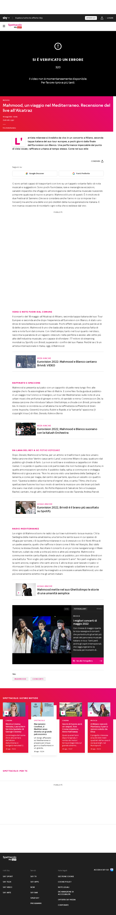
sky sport (8, 876)
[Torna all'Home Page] (15, 26)
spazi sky (34, 898)
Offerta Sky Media (67, 900)
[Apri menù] (4, 26)
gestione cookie (66, 876)
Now (32, 887)
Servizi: (33, 870)
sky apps (34, 882)
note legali (63, 887)
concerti (38, 679)
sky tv (33, 876)
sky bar (34, 893)
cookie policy (65, 882)
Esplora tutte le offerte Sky (29, 18)
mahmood (20, 679)
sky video (7, 887)
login (110, 18)
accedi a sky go (101, 870)
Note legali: (62, 870)
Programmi (35, 903)
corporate (63, 905)
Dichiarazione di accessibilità (66, 893)
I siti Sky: (6, 870)
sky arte (7, 893)
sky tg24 (7, 882)
